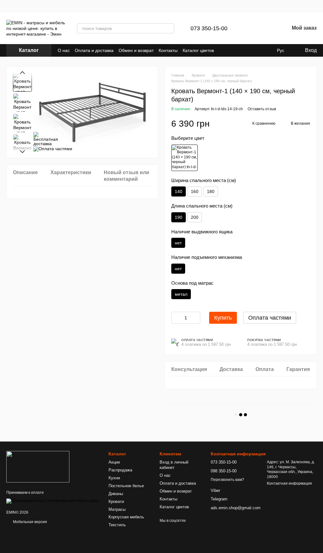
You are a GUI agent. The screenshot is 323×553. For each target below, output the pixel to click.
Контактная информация (289, 483)
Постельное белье (126, 485)
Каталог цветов (198, 50)
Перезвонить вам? (227, 479)
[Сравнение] (251, 28)
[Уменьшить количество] (176, 317)
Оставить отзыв (262, 109)
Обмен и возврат (136, 50)
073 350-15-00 (209, 28)
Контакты (168, 50)
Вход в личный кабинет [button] (174, 465)
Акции (114, 462)
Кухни (114, 478)
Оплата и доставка (94, 50)
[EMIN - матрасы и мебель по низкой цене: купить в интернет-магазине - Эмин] (37, 466)
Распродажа (120, 470)
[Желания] (268, 28)
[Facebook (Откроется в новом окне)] (230, 50)
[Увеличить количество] (195, 317)
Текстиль (117, 524)
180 (210, 191)
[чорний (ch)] (184, 158)
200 (194, 217)
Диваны (116, 493)
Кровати (116, 501)
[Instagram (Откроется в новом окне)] (222, 50)
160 (194, 191)
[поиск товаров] (169, 28)
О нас (64, 50)
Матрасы (117, 509)
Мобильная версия (29, 522)
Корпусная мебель (126, 517)
